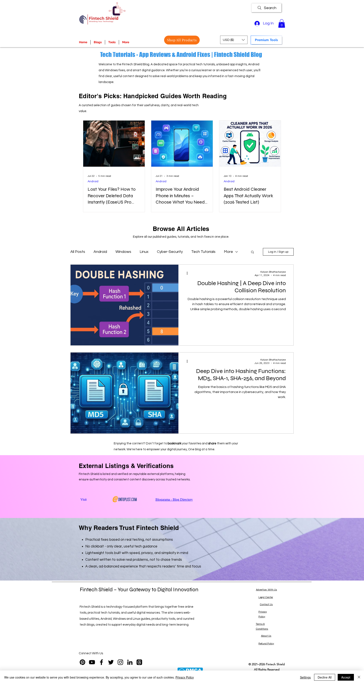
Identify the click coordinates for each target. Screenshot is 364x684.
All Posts (77, 252)
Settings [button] (305, 677)
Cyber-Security (170, 252)
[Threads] (139, 662)
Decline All (325, 677)
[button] (281, 23)
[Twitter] (111, 662)
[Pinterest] (82, 662)
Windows (123, 252)
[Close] (358, 677)
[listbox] (234, 40)
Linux (144, 252)
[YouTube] (92, 662)
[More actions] (188, 273)
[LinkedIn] (130, 662)
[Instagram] (120, 662)
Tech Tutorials (203, 252)
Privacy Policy (184, 677)
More (228, 252)
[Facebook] (101, 662)
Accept (345, 677)
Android (93, 181)
